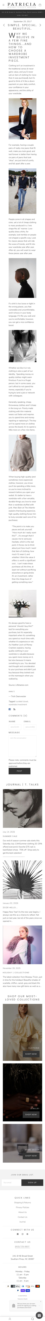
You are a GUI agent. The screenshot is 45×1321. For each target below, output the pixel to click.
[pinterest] (27, 1234)
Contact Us (22, 1217)
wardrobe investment (18, 704)
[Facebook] (9, 709)
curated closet (22, 701)
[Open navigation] (5, 5)
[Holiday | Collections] (22, 945)
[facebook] (17, 1234)
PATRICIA (24, 1296)
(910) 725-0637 (22, 15)
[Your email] (11, 1182)
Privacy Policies (22, 1207)
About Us (22, 1212)
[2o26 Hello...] (22, 879)
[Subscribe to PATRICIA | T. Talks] (14, 709)
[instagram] (22, 1234)
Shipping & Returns (22, 1202)
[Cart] (40, 4)
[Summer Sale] (22, 808)
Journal (22, 1221)
